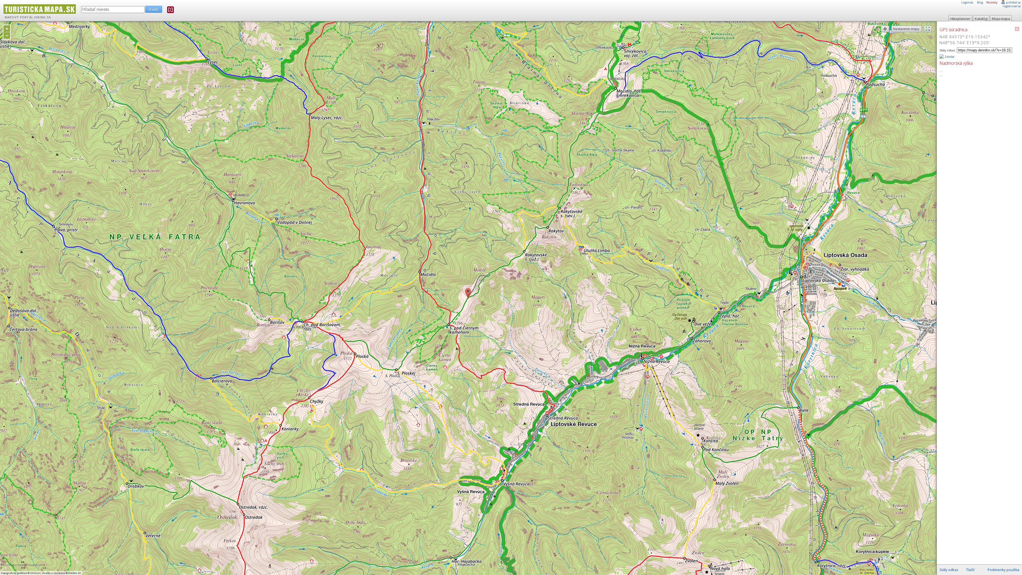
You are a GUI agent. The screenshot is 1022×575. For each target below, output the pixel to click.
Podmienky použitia (1003, 569)
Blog (980, 2)
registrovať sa (1012, 6)
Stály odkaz (948, 569)
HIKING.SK (42, 17)
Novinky (991, 2)
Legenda (967, 2)
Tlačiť (970, 569)
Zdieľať (949, 57)
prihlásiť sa (1013, 2)
